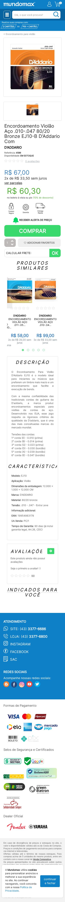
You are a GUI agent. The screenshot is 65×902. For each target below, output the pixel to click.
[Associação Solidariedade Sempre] (13, 803)
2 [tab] (26, 350)
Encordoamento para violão (20, 34)
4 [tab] (36, 350)
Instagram (20, 644)
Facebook (19, 652)
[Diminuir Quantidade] (12, 245)
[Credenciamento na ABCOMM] (14, 777)
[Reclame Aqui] (42, 774)
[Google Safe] (35, 762)
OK (55, 253)
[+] (50, 551)
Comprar (32, 231)
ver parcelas (13, 183)
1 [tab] (21, 350)
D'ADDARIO (13, 147)
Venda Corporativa (42, 859)
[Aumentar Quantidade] (12, 241)
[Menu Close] (7, 15)
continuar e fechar (50, 881)
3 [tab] (31, 350)
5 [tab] (42, 350)
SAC (13, 659)
